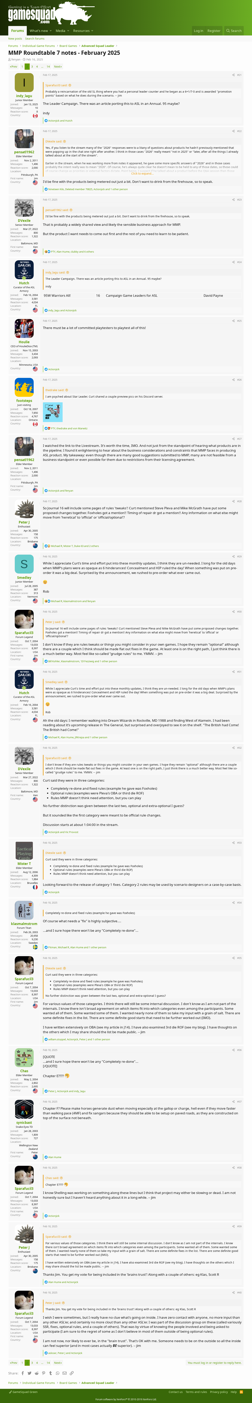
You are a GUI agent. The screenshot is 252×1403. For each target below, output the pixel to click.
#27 (239, 439)
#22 (239, 131)
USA (35, 652)
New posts (15, 38)
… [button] (42, 66)
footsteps (24, 400)
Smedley (24, 577)
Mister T (24, 863)
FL (36, 306)
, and (69, 428)
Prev (14, 66)
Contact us (176, 1392)
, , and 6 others (72, 251)
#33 (239, 842)
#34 (239, 902)
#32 (239, 747)
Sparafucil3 (24, 632)
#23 (239, 199)
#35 (239, 958)
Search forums (34, 38)
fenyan (15, 59)
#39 (239, 1226)
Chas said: (52, 1178)
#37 (239, 1101)
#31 (239, 671)
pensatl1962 (24, 152)
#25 (239, 321)
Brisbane (33, 541)
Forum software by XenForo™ (126, 1399)
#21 (239, 75)
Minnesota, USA (28, 364)
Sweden (33, 943)
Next (57, 66)
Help (234, 1392)
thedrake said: (54, 390)
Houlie (24, 342)
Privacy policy (219, 1392)
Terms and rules (196, 1392)
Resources (81, 30)
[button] (51, 30)
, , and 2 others (75, 546)
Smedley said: (54, 682)
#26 (239, 379)
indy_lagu (24, 96)
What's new (39, 30)
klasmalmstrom (24, 923)
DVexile (24, 220)
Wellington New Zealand (28, 1147)
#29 (239, 556)
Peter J (24, 522)
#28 (239, 501)
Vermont (32, 596)
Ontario (33, 420)
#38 (239, 1167)
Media (60, 30)
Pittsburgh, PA (29, 175)
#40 (239, 1292)
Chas (24, 1071)
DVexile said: (53, 141)
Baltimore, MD (29, 243)
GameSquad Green (25, 1392)
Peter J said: (53, 622)
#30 (239, 611)
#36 (239, 1050)
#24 (239, 262)
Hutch (24, 283)
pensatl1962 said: (57, 210)
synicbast (24, 1122)
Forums (17, 30)
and (60, 120)
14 (48, 66)
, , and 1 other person (88, 189)
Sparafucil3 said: (56, 85)
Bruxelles (32, 883)
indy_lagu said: (55, 272)
